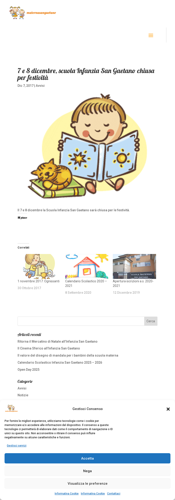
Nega (87, 471)
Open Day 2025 (28, 369)
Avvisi (40, 85)
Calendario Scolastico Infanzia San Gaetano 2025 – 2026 (60, 362)
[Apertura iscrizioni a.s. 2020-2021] (134, 266)
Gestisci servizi (16, 445)
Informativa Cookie (67, 493)
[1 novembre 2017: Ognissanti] (39, 266)
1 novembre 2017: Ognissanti (38, 281)
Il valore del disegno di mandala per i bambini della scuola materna (68, 355)
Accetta (87, 458)
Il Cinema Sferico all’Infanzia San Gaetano (49, 348)
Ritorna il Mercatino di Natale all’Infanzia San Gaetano (58, 341)
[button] (168, 409)
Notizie (23, 395)
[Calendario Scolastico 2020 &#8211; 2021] (86, 266)
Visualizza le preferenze (88, 483)
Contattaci (113, 493)
